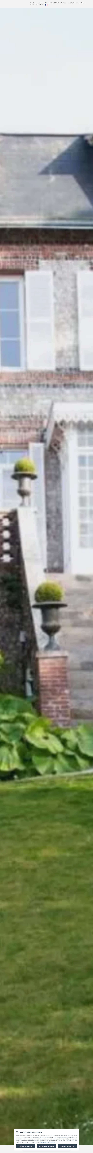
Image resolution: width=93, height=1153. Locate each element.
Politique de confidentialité (47, 1142)
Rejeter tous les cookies (25, 1146)
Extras (63, 3)
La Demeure (42, 3)
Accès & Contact (36, 5)
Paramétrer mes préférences (46, 1146)
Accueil (33, 3)
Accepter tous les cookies (67, 1146)
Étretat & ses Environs (77, 3)
